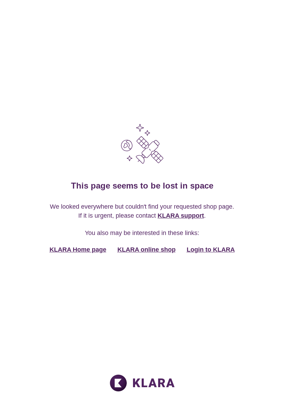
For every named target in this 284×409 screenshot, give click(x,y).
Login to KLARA (211, 249)
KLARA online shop (146, 249)
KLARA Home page (78, 249)
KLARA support (181, 215)
